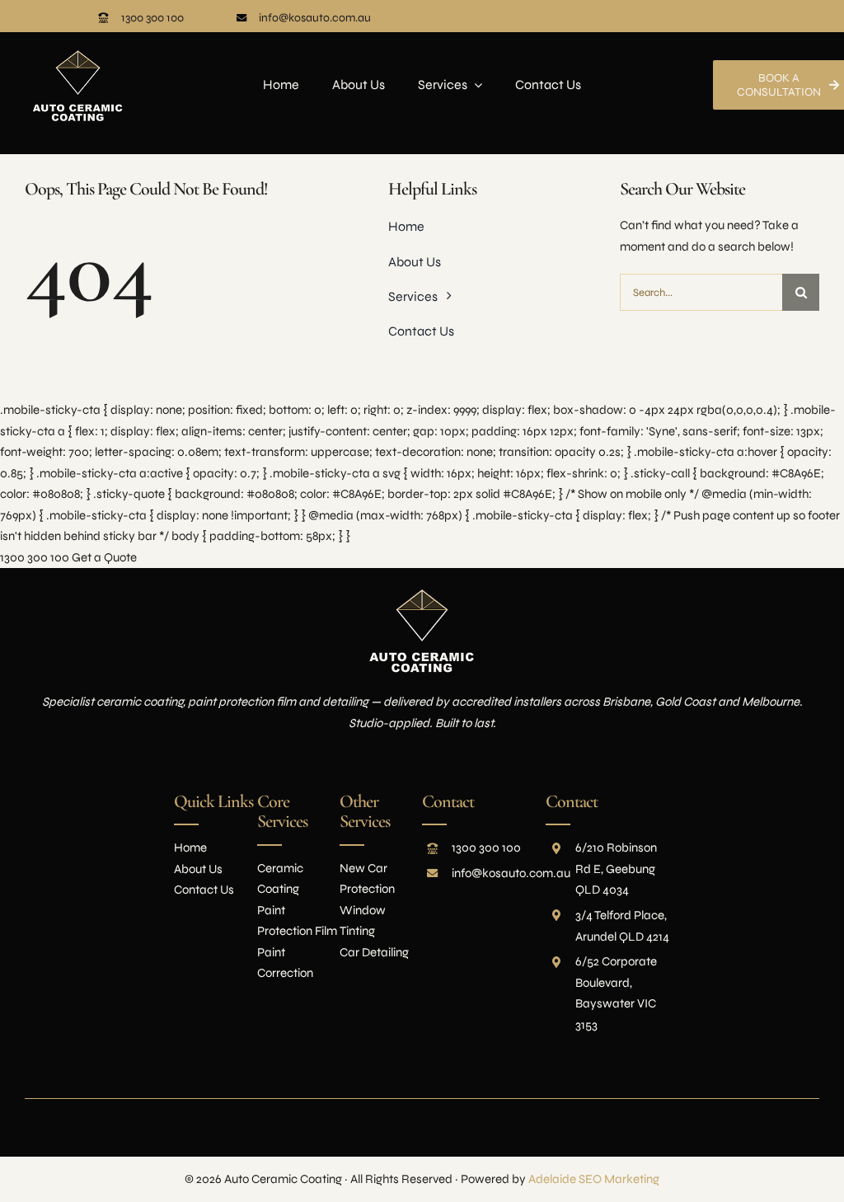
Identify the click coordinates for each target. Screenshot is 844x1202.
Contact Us (204, 889)
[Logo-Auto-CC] (78, 38)
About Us (198, 869)
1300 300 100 (152, 18)
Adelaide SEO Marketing (593, 1178)
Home (190, 847)
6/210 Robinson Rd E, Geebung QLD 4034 (616, 868)
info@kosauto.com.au (315, 18)
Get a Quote (104, 557)
